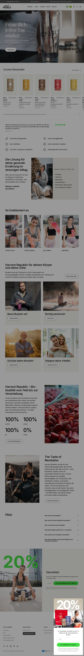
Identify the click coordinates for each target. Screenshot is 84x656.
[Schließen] (80, 601)
